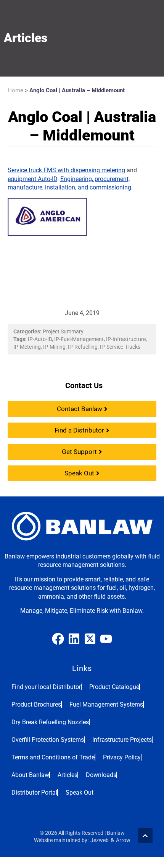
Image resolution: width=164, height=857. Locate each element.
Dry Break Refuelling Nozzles (50, 722)
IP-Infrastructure (126, 339)
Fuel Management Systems (106, 704)
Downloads (101, 775)
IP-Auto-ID (40, 339)
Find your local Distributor (46, 686)
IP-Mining (54, 347)
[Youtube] (106, 639)
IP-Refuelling (83, 347)
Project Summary (63, 331)
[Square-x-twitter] (90, 639)
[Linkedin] (74, 639)
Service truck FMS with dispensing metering (66, 170)
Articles (67, 775)
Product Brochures (36, 704)
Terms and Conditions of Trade (53, 757)
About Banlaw (30, 775)
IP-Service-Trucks (120, 347)
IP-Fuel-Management (79, 339)
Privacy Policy (122, 757)
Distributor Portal (34, 792)
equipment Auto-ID (32, 179)
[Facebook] (58, 639)
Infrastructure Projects (122, 739)
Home (15, 90)
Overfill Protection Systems (47, 739)
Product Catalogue (114, 686)
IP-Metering (27, 347)
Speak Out (79, 792)
